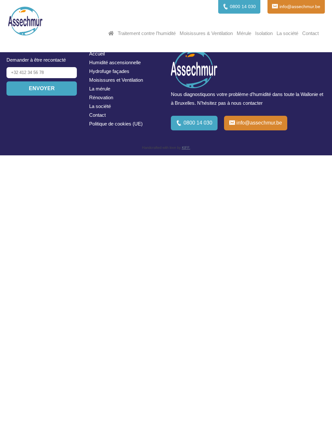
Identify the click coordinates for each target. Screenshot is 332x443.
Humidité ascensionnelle (115, 62)
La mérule (99, 88)
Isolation (264, 33)
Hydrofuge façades (109, 71)
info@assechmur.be (259, 123)
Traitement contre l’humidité (147, 33)
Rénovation (101, 97)
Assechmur (25, 22)
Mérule (244, 33)
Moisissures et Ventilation (116, 80)
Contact (310, 33)
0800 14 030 (198, 123)
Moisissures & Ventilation (206, 33)
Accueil (97, 53)
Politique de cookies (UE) (116, 123)
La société (287, 33)
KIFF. (186, 148)
